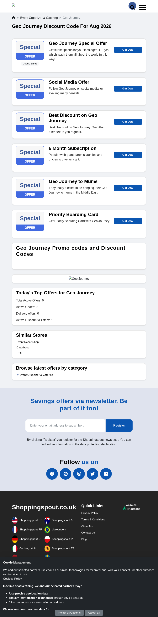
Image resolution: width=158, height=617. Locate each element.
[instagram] (79, 474)
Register (119, 425)
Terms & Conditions (93, 519)
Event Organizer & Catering (39, 17)
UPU (19, 353)
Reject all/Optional (69, 612)
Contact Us (88, 532)
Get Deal (128, 49)
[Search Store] (132, 6)
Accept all (94, 612)
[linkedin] (106, 474)
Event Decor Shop (28, 341)
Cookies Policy (12, 578)
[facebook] (52, 474)
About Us (86, 526)
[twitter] (92, 474)
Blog (84, 539)
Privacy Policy (89, 512)
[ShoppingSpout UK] (27, 5)
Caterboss (23, 347)
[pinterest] (65, 474)
